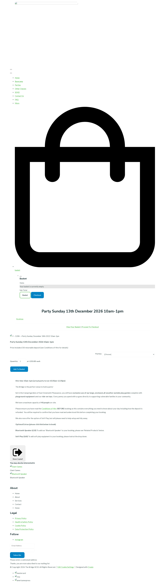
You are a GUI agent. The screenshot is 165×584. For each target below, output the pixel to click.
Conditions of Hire (49, 408)
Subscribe (17, 555)
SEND (17, 92)
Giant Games (15, 470)
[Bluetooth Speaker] (18, 474)
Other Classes (20, 89)
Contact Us (19, 96)
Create (90, 567)
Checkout (37, 295)
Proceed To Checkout (90, 327)
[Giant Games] (16, 467)
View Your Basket (73, 327)
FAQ (16, 99)
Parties (18, 85)
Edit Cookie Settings (65, 567)
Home (17, 78)
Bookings (19, 319)
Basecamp (19, 81)
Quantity (13, 361)
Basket (25, 295)
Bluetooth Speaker (17, 477)
